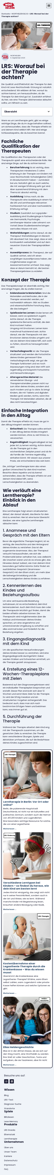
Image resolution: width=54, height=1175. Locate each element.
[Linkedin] (12, 1081)
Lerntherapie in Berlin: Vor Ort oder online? (26, 803)
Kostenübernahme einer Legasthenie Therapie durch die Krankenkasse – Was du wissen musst (24, 968)
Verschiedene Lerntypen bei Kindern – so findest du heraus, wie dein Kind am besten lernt (26, 885)
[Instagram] (6, 1081)
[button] (48, 5)
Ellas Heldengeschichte (18, 1047)
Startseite (5, 14)
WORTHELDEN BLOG (20, 14)
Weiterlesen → (9, 829)
